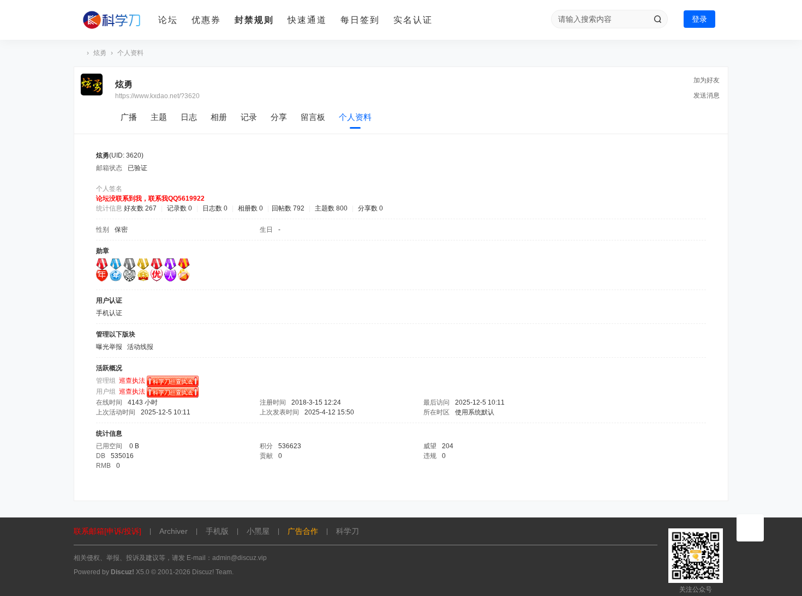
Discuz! (122, 572)
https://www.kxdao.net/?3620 (157, 96)
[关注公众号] (750, 527)
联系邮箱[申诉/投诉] (107, 531)
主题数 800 (331, 208)
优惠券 (206, 20)
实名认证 (413, 20)
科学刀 (78, 53)
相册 (219, 117)
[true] (657, 19)
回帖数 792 (288, 208)
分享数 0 (370, 208)
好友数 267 (140, 208)
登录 (699, 19)
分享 (279, 117)
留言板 (313, 117)
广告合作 (303, 531)
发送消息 (706, 95)
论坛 (168, 20)
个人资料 (355, 117)
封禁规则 (254, 20)
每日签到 (360, 20)
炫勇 (99, 53)
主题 (159, 117)
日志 (189, 117)
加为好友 (706, 80)
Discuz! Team (212, 572)
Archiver (173, 531)
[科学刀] (112, 20)
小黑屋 (258, 531)
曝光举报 (109, 347)
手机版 (217, 531)
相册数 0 (250, 208)
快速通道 (307, 20)
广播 (129, 117)
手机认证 (109, 313)
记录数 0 (179, 208)
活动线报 (140, 347)
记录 (249, 117)
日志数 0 (215, 208)
